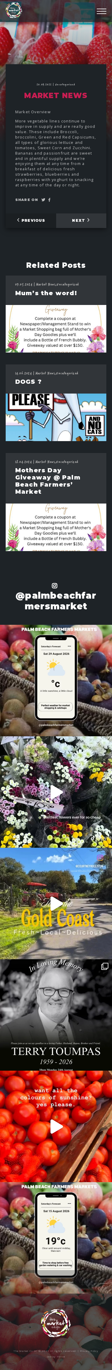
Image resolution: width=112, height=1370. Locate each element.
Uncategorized (65, 84)
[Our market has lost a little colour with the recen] (56, 1015)
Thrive (61, 1356)
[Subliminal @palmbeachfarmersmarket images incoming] (56, 792)
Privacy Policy (89, 1350)
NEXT (79, 220)
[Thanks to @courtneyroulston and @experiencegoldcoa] (56, 903)
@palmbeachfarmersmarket (56, 601)
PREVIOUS (32, 220)
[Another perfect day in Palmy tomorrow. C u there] (56, 680)
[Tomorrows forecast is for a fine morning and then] (56, 1238)
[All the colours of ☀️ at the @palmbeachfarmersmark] (56, 1126)
